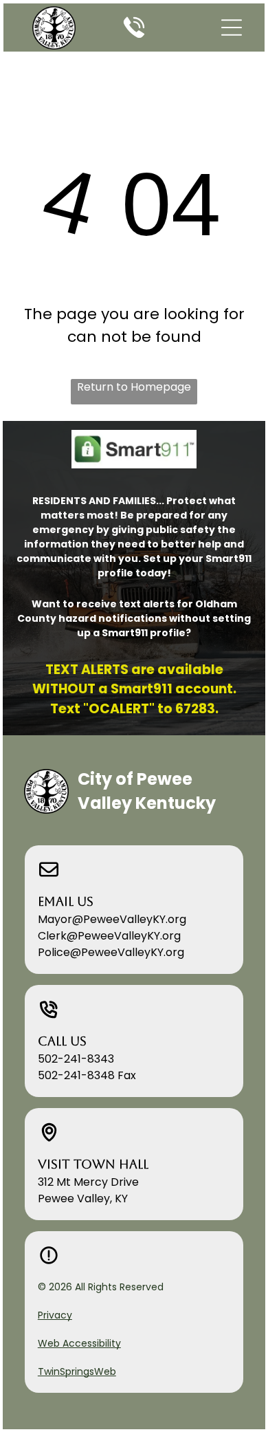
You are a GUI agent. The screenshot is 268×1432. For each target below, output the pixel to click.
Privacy (55, 1315)
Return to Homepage (134, 387)
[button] (231, 27)
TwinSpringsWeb (77, 1371)
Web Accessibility (79, 1343)
